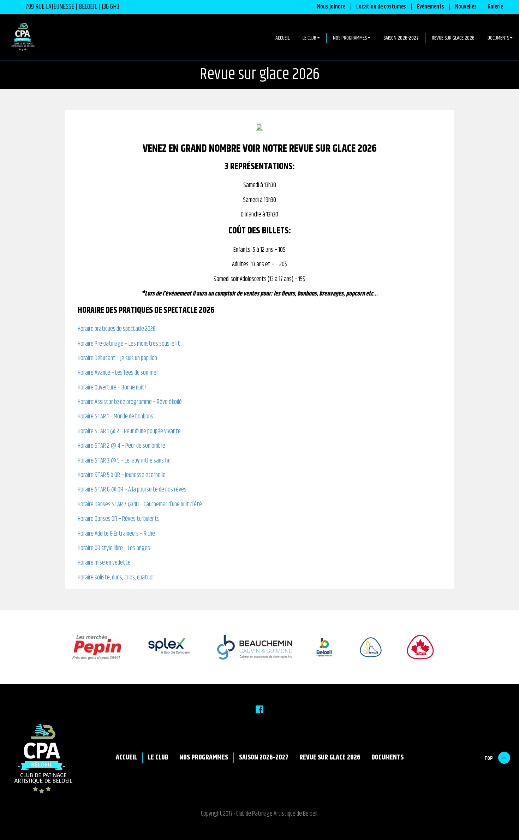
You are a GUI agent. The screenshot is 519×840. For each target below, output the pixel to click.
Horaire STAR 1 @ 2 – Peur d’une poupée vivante (129, 432)
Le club (158, 757)
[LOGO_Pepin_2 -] (90, 647)
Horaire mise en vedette (104, 563)
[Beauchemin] (248, 647)
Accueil (282, 38)
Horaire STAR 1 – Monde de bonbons (115, 417)
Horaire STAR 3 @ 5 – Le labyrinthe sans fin (124, 461)
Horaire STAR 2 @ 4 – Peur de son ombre (121, 446)
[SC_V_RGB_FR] (414, 647)
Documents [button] (498, 38)
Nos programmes (203, 757)
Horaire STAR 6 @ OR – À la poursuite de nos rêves (132, 490)
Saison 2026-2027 (401, 38)
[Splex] (162, 647)
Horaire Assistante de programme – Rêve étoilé (130, 402)
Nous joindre (331, 7)
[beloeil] (317, 647)
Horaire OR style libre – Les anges (114, 548)
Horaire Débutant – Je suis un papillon (117, 359)
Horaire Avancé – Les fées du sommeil (118, 373)
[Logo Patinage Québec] (363, 647)
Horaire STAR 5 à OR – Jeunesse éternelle (122, 475)
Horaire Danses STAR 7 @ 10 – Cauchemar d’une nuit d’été (140, 505)
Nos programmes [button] (350, 38)
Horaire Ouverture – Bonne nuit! (112, 388)
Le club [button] (309, 38)
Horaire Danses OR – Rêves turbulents (119, 519)
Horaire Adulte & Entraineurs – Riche (116, 534)
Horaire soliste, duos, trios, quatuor (116, 578)
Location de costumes (381, 7)
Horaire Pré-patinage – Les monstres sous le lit (129, 344)
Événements (430, 7)
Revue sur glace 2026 (453, 38)
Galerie (495, 7)
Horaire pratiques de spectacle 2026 (117, 329)
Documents (387, 757)
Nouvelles (466, 7)
